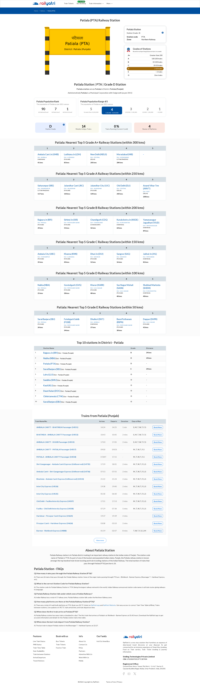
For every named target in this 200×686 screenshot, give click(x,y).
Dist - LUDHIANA (69, 157)
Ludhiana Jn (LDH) (72, 154)
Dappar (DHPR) (150, 319)
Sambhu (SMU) (50, 380)
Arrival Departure (39, 657)
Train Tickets (69, 3)
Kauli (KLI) (48, 385)
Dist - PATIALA (42, 222)
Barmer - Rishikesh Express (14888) (51, 531)
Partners (82, 651)
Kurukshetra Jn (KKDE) (127, 219)
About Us (82, 641)
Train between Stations (41, 654)
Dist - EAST (146, 191)
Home (36, 11)
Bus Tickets (60, 641)
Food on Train (61, 648)
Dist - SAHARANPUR (44, 188)
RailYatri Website (109, 605)
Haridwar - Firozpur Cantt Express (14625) (54, 516)
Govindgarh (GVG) (72, 285)
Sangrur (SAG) (123, 254)
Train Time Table (39, 648)
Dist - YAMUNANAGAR (150, 225)
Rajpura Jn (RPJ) (45, 219)
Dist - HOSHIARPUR (44, 257)
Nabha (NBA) (44, 285)
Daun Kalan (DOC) (51, 391)
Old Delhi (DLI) (123, 185)
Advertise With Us (85, 654)
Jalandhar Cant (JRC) (74, 185)
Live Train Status (39, 641)
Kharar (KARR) (97, 285)
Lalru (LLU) (48, 374)
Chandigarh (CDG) (99, 219)
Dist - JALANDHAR (69, 188)
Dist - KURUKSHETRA (123, 222)
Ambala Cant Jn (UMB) (48, 154)
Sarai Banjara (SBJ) (46, 319)
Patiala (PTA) (49, 363)
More (109, 3)
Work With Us (84, 657)
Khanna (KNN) (70, 254)
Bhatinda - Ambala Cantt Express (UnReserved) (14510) (60, 479)
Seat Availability (38, 651)
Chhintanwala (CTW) (53, 396)
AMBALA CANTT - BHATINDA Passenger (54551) (57, 427)
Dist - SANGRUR (95, 257)
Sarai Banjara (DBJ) (52, 402)
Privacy (119, 682)
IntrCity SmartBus (103, 641)
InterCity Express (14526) (47, 486)
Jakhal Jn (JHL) (150, 254)
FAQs (81, 648)
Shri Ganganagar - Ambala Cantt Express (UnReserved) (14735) (63, 464)
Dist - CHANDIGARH (96, 222)
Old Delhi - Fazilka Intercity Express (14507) (55, 501)
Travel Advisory (38, 661)
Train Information (95, 3)
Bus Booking (81, 3)
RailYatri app (95, 605)
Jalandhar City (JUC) (100, 185)
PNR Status (37, 644)
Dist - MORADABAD (123, 157)
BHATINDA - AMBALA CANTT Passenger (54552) (57, 434)
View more (100, 540)
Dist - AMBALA (42, 157)
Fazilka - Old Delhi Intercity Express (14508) (55, 508)
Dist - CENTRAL (95, 157)
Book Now (158, 427)
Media (81, 661)
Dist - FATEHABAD (148, 257)
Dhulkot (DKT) (97, 319)
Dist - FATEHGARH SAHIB (72, 222)
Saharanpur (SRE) (46, 185)
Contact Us (83, 644)
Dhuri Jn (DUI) (96, 254)
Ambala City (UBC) (46, 254)
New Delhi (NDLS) (98, 154)
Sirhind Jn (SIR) (71, 219)
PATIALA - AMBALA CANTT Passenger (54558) (56, 457)
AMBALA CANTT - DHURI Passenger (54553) (55, 442)
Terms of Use (111, 682)
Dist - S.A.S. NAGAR (96, 288)
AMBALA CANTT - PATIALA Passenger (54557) (56, 449)
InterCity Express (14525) (47, 494)
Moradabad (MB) (125, 154)
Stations (42, 11)
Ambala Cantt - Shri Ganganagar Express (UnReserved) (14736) (63, 471)
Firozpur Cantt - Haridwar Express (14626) (54, 523)
